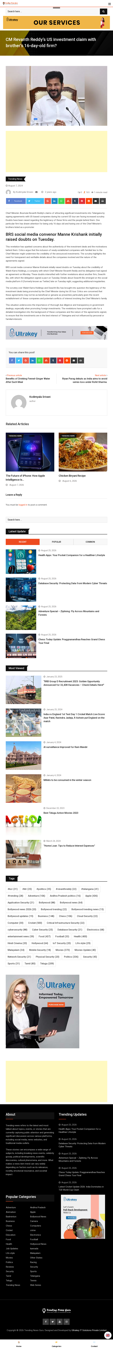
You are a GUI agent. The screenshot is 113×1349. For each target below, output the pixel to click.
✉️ (94, 1344)
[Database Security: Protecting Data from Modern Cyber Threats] (21, 590)
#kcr (13, 889)
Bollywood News (38, 1216)
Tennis (33, 1280)
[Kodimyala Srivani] (36, 192)
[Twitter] (19, 360)
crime (33, 1230)
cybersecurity (17, 929)
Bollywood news (71, 902)
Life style (82, 943)
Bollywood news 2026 (22, 909)
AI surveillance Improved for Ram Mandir (66, 747)
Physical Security (47, 956)
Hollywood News (38, 1244)
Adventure (36, 895)
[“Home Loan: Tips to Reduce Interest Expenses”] (23, 854)
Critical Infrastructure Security (65, 923)
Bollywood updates (20, 916)
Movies (63, 950)
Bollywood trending (54, 909)
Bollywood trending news (88, 909)
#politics (43, 889)
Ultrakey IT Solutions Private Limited (89, 1330)
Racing (33, 1262)
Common (90, 542)
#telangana (90, 889)
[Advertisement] (56, 151)
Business (46, 916)
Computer (15, 923)
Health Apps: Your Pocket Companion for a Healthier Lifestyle (71, 555)
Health (80, 936)
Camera (34, 1221)
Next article (100, 375)
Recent (22, 542)
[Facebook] (12, 360)
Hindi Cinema (17, 943)
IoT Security (62, 943)
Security (90, 956)
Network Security (19, 956)
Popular (56, 542)
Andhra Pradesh (38, 1207)
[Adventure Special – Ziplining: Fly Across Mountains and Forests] (21, 618)
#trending (15, 895)
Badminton (11, 1216)
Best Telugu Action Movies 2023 (61, 813)
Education (10, 1235)
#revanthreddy (66, 889)
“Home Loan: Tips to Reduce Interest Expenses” (69, 845)
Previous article (14, 375)
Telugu (47, 963)
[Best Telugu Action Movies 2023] (23, 821)
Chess (65, 916)
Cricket (35, 923)
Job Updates (12, 1248)
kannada (34, 1248)
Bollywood (47, 902)
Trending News (15, 179)
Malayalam (16, 950)
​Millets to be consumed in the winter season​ (67, 780)
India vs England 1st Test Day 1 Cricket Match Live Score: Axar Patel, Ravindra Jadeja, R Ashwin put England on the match (74, 718)
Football (62, 936)
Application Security (21, 902)
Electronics (95, 929)
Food (45, 936)
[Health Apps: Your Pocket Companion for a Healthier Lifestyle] (21, 561)
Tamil (30, 963)
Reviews (10, 1267)
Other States (36, 1257)
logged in (23, 504)
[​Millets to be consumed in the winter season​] (23, 788)
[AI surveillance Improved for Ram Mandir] (23, 755)
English (108, 1335)
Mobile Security (40, 950)
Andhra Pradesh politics (65, 895)
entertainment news (21, 936)
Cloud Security (87, 916)
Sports (14, 963)
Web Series (35, 1285)
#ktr (27, 889)
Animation (11, 1212)
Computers (35, 1225)
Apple (91, 895)
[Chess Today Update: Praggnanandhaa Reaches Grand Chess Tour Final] (21, 646)
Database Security (70, 929)
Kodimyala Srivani (39, 396)
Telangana (35, 1276)
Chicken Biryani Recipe (72, 475)
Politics (71, 956)
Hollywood (40, 943)
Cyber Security (42, 929)
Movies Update (85, 950)
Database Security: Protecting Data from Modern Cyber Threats (72, 583)
